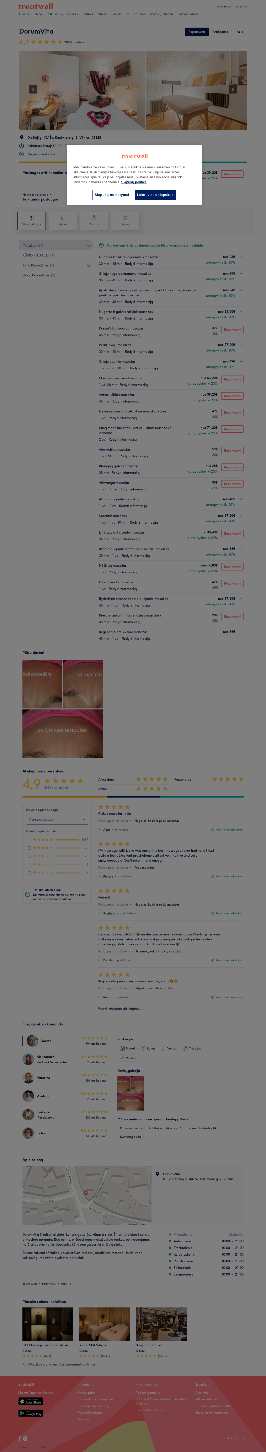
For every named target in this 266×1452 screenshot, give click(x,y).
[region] (134, 175)
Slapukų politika (134, 182)
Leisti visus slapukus (155, 195)
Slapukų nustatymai (112, 195)
